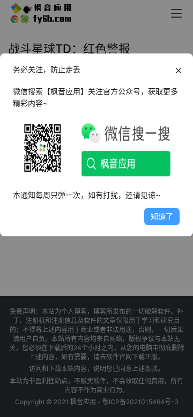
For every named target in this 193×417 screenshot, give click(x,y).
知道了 (162, 216)
